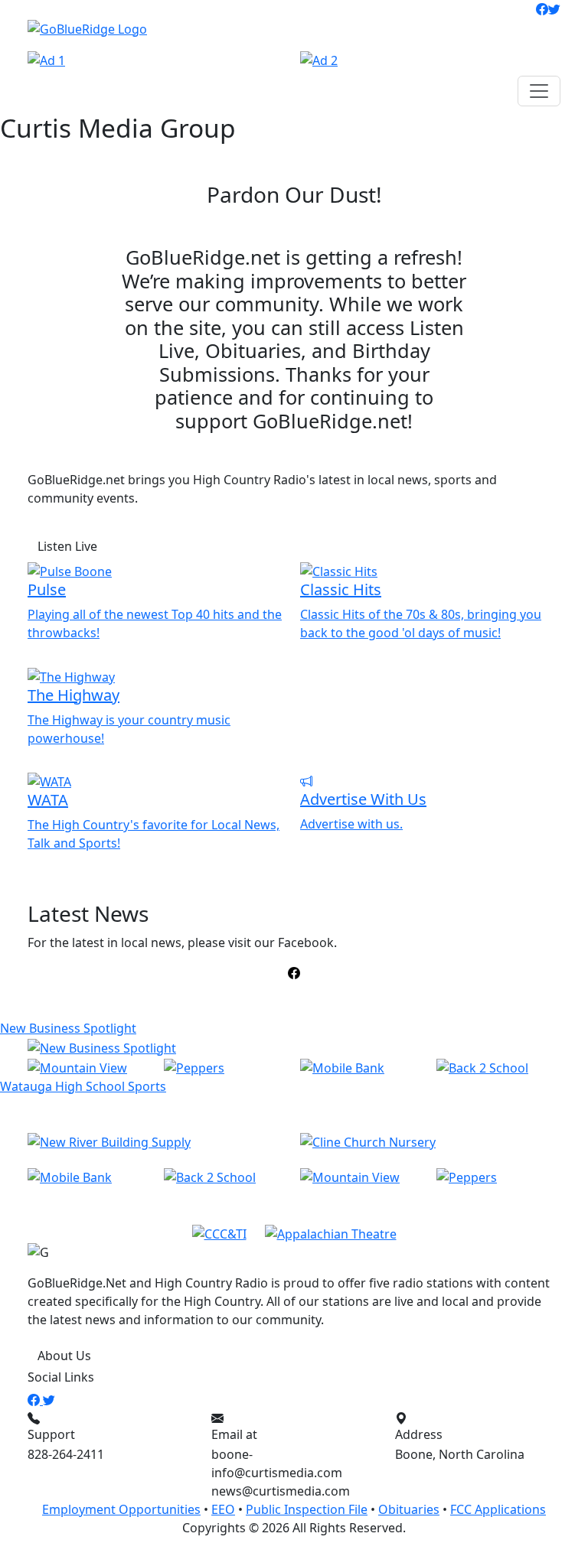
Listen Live (67, 546)
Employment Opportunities (121, 1509)
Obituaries (408, 1509)
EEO (223, 1509)
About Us (64, 1355)
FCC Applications (498, 1509)
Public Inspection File (307, 1509)
